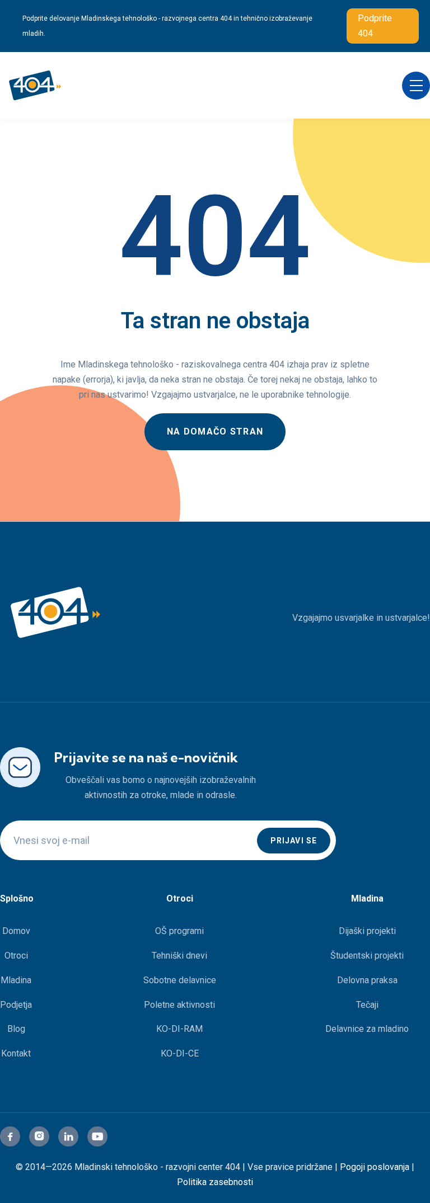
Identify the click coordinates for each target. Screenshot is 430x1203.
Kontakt (16, 1053)
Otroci (16, 955)
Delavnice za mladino (367, 1028)
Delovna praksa (367, 980)
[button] (416, 86)
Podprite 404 (375, 26)
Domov (16, 931)
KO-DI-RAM (179, 1028)
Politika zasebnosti (215, 1182)
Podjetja (16, 1004)
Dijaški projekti (367, 931)
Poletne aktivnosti (179, 1004)
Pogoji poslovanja (374, 1167)
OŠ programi (179, 931)
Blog (16, 1028)
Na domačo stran (215, 431)
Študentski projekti (367, 955)
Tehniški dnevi (179, 955)
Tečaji (367, 1004)
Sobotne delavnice (179, 980)
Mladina (16, 980)
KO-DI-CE (180, 1053)
